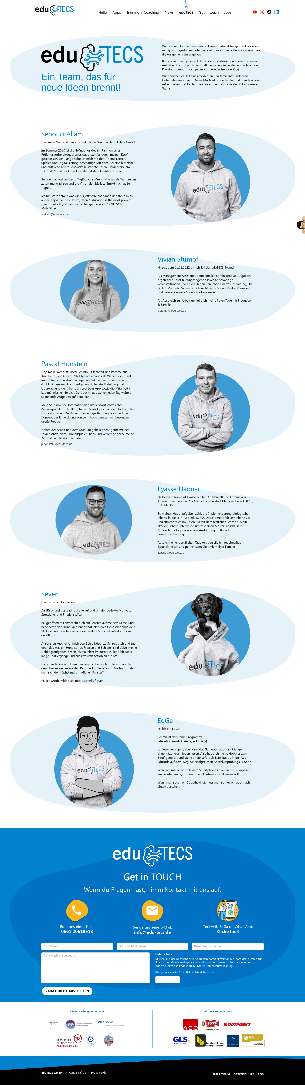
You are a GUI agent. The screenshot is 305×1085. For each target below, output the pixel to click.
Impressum (221, 1074)
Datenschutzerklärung (219, 966)
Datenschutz (244, 1074)
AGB (261, 1074)
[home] (54, 10)
